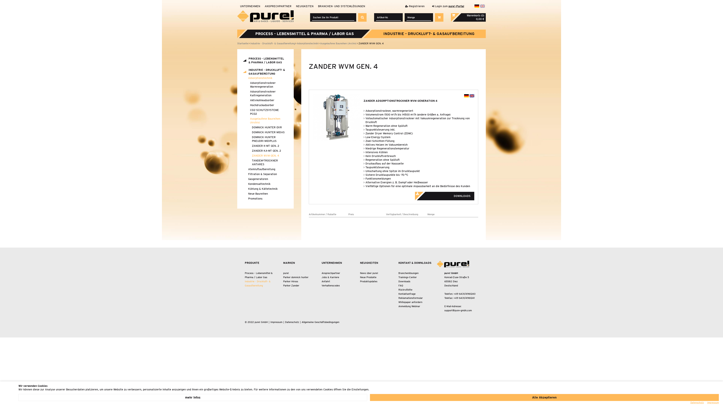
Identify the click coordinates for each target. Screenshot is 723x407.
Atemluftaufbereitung (261, 169)
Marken (289, 262)
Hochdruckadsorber (262, 105)
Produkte (252, 262)
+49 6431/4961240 (465, 293)
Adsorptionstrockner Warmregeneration (263, 84)
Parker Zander (291, 285)
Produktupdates (368, 281)
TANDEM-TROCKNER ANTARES (265, 162)
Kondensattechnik (259, 183)
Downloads (404, 281)
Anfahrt (326, 281)
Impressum (276, 322)
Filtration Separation (262, 174)
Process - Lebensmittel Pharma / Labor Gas (304, 33)
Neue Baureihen (258, 193)
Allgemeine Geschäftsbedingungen (320, 322)
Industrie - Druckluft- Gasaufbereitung (428, 33)
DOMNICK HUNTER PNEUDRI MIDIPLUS (264, 139)
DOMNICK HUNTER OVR (267, 127)
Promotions (255, 198)
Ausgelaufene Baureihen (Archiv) (265, 120)
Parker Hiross (290, 281)
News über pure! (369, 273)
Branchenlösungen (408, 273)
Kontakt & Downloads (414, 262)
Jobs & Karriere (330, 277)
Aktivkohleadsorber (262, 100)
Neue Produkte (368, 277)
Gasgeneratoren (258, 179)
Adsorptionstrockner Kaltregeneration (263, 93)
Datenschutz (292, 322)
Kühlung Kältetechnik (263, 188)
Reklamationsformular (410, 298)
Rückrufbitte (405, 289)
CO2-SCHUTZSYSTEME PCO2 (264, 112)
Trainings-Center (407, 277)
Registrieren (416, 6)
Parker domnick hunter (295, 277)
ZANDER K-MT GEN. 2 (265, 145)
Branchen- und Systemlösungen (341, 6)
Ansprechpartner (278, 6)
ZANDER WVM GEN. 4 (265, 155)
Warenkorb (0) (475, 15)
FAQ (400, 285)
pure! (286, 273)
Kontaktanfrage (407, 293)
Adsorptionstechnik (260, 78)
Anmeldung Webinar (409, 306)
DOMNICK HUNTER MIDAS (268, 132)
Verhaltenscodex (331, 285)
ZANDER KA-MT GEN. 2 (266, 150)
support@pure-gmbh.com (458, 310)
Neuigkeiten (304, 6)
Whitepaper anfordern (410, 302)
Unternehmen (250, 6)
